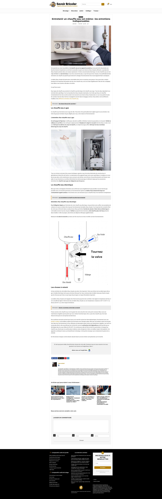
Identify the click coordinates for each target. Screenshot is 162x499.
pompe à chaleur (55, 321)
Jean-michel (74, 23)
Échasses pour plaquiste (54, 486)
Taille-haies (51, 469)
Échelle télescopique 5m (54, 484)
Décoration (74, 11)
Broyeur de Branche (53, 464)
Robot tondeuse (52, 462)
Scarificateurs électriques (54, 457)
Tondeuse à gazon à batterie (55, 467)
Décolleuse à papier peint (54, 478)
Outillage (88, 11)
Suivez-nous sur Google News (80, 350)
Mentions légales (97, 481)
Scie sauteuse (52, 480)
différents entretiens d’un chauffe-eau (68, 98)
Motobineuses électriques (54, 459)
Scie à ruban (51, 477)
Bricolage (65, 11)
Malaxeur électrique (53, 482)
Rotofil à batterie (52, 466)
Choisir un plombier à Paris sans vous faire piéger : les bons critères (88, 398)
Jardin (81, 11)
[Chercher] (102, 4)
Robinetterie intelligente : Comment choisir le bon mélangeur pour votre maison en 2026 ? (73, 399)
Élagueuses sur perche (54, 460)
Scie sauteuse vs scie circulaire (55, 475)
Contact (95, 479)
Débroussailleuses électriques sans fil (57, 455)
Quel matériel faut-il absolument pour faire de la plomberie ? (57, 398)
